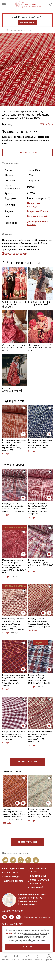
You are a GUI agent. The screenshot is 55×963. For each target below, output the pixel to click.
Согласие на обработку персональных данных (28, 502)
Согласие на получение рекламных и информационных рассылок (28, 509)
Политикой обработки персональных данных (27, 499)
